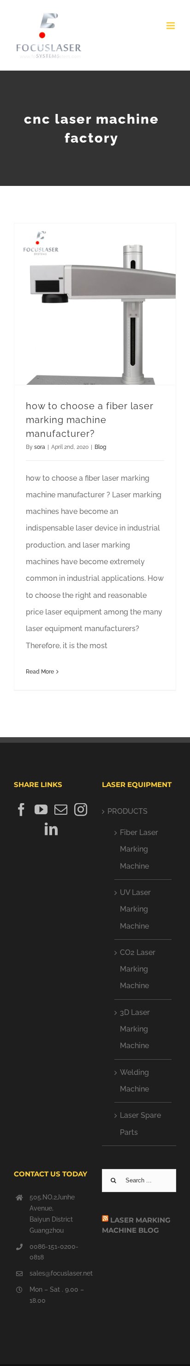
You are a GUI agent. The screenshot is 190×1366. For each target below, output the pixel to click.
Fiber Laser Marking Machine (139, 849)
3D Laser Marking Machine (135, 1029)
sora (39, 447)
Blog (100, 447)
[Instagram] (80, 809)
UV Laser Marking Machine (135, 909)
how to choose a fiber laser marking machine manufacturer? (90, 419)
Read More (40, 671)
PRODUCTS (127, 811)
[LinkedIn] (51, 829)
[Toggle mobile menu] (171, 25)
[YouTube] (41, 809)
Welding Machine (134, 1080)
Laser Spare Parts (140, 1123)
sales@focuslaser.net (59, 1273)
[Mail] (60, 809)
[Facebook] (21, 809)
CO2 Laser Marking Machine (137, 969)
